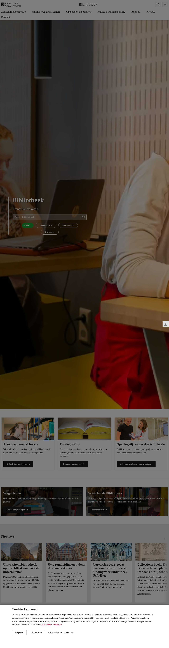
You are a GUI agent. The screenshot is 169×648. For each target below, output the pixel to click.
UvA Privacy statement (51, 625)
